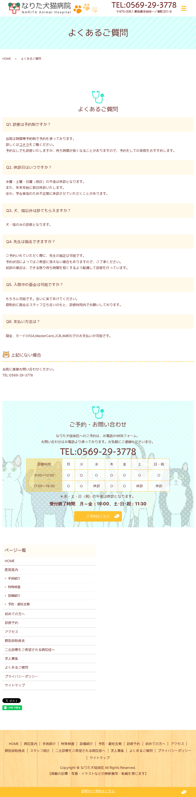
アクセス (11, 632)
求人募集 (11, 658)
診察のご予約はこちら (98, 791)
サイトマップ (15, 685)
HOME (6, 58)
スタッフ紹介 (40, 751)
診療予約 (11, 623)
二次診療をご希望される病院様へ (30, 650)
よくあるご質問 (16, 667)
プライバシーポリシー (21, 676)
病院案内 (30, 744)
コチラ (24, 145)
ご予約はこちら (98, 516)
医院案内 (11, 570)
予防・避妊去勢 (19, 604)
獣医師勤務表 (15, 641)
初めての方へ (15, 614)
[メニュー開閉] (183, 8)
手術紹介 (14, 578)
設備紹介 (14, 595)
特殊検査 (14, 587)
